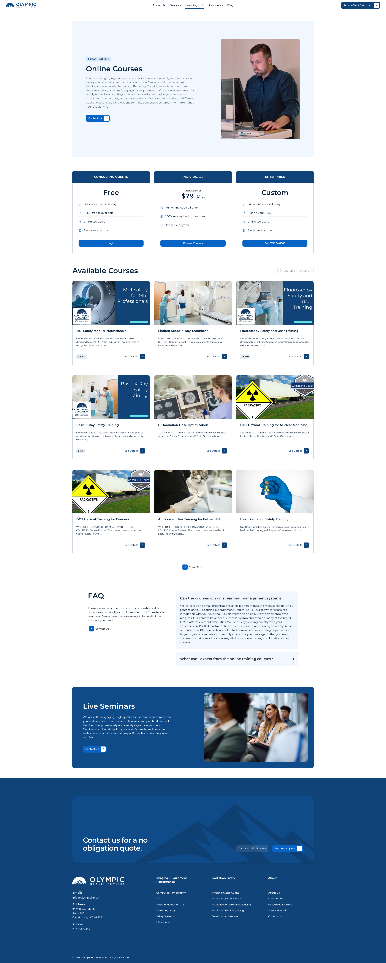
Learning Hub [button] (194, 5)
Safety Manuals (277, 910)
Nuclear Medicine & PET (170, 904)
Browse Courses (193, 243)
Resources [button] (216, 5)
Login (111, 243)
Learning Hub (276, 898)
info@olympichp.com (86, 897)
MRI (158, 898)
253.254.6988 (81, 929)
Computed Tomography (171, 892)
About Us (159, 5)
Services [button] (175, 5)
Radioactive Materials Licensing (231, 904)
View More (195, 567)
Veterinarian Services (225, 916)
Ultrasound (163, 922)
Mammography (166, 910)
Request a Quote (285, 848)
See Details (131, 356)
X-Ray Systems (165, 916)
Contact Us (95, 118)
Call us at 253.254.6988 (252, 848)
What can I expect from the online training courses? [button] (226, 659)
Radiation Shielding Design (228, 910)
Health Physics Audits (225, 892)
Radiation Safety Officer (226, 898)
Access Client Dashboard (358, 5)
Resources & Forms (280, 904)
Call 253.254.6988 (275, 243)
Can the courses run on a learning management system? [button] (231, 598)
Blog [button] (230, 5)
